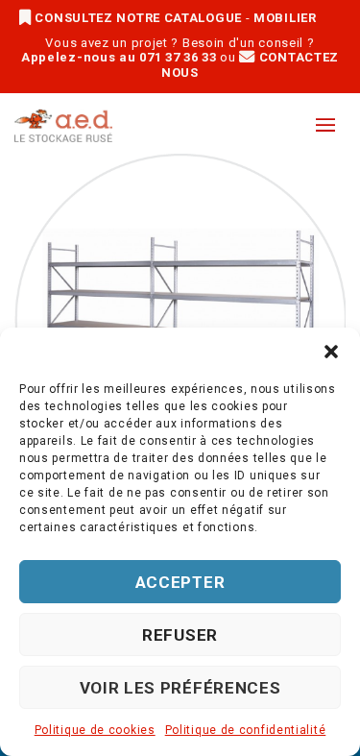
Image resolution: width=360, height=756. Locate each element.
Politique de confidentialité (245, 730)
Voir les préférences (180, 687)
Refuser (180, 635)
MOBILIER (285, 18)
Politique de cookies (95, 730)
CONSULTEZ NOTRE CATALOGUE (139, 18)
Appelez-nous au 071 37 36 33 (119, 57)
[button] (331, 351)
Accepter (180, 582)
